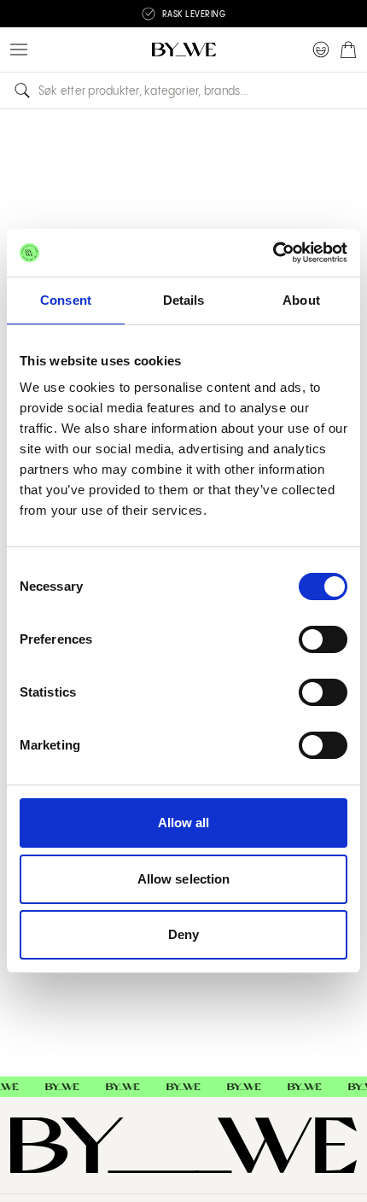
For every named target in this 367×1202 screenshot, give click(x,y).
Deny (183, 934)
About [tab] (301, 300)
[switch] (323, 639)
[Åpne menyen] (18, 49)
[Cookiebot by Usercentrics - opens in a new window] (272, 253)
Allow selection (183, 879)
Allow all (184, 822)
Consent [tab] (65, 300)
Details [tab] (184, 300)
